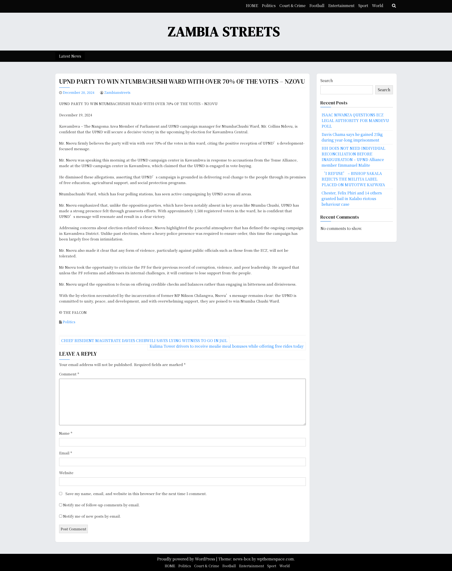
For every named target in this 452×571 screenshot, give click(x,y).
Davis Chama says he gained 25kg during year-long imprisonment (352, 137)
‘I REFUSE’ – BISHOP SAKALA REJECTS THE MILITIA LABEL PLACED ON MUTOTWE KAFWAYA (353, 179)
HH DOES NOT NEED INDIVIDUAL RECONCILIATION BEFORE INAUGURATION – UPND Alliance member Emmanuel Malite (353, 157)
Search (326, 80)
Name (65, 433)
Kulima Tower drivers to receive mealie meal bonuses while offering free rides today (226, 346)
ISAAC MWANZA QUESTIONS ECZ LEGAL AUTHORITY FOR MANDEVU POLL (355, 120)
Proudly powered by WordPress (186, 559)
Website (66, 472)
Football (316, 5)
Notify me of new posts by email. (92, 516)
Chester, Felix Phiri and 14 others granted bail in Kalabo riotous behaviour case (352, 198)
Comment (69, 373)
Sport (363, 5)
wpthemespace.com (275, 559)
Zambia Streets (224, 31)
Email (65, 452)
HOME (252, 5)
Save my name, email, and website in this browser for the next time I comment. (136, 493)
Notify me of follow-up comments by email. (101, 504)
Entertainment (341, 5)
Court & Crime (292, 5)
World (377, 5)
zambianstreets (117, 92)
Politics (269, 5)
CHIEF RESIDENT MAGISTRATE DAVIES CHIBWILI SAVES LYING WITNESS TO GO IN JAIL (144, 340)
